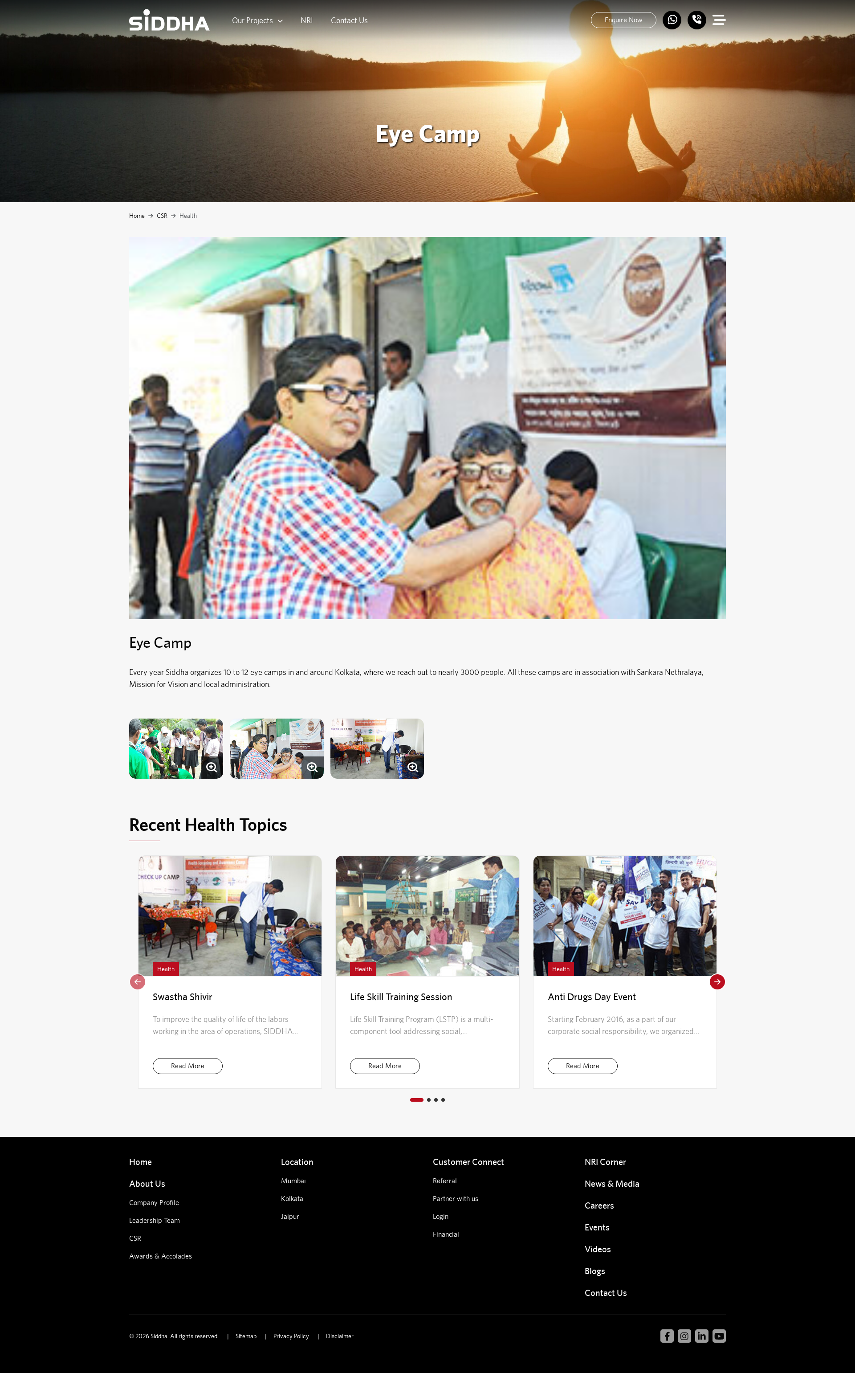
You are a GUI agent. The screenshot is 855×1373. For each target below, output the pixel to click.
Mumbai (293, 1181)
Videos (598, 1249)
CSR (162, 215)
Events (597, 1227)
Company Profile (154, 1202)
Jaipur (290, 1216)
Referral (445, 1181)
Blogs (595, 1271)
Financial (446, 1234)
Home (137, 215)
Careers (599, 1205)
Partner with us (455, 1198)
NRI (307, 20)
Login (440, 1216)
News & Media (612, 1183)
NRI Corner (605, 1161)
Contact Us (349, 20)
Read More (187, 1066)
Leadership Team (154, 1220)
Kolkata (292, 1198)
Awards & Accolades (160, 1256)
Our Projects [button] (252, 20)
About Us (147, 1183)
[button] (717, 981)
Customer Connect (468, 1161)
